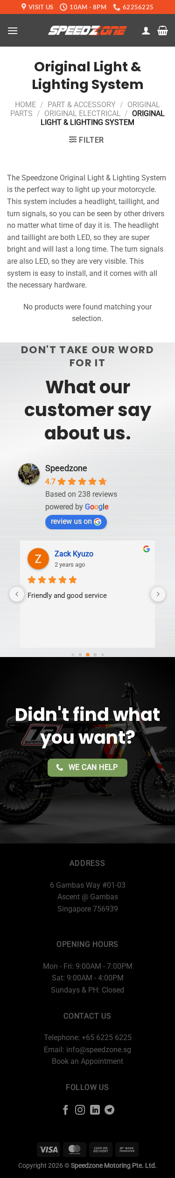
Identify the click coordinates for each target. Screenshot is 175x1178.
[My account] (146, 30)
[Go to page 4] (102, 655)
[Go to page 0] (72, 655)
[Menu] (12, 30)
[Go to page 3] (95, 655)
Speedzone (66, 468)
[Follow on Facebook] (65, 1110)
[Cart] (162, 30)
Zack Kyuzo (74, 553)
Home (25, 104)
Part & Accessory (82, 104)
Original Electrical (82, 113)
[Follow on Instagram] (80, 1110)
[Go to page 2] (88, 655)
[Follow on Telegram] (109, 1110)
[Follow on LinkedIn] (95, 1110)
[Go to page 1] (80, 655)
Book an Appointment (87, 1061)
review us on (71, 521)
